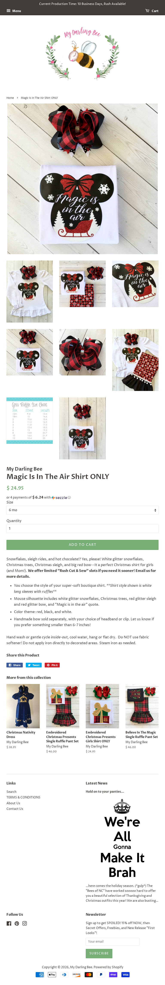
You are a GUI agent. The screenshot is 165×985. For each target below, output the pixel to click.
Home (10, 98)
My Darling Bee (81, 967)
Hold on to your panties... (105, 792)
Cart (155, 11)
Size (9, 502)
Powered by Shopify (108, 967)
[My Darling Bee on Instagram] (24, 924)
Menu (16, 11)
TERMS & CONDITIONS (23, 798)
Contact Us (14, 809)
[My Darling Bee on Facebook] (8, 924)
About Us (13, 803)
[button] (82, 498)
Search (11, 792)
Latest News (96, 783)
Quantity (13, 521)
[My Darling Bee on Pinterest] (16, 924)
